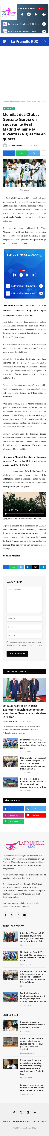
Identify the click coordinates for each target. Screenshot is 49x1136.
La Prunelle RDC (17, 145)
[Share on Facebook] (9, 153)
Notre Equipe (39, 1121)
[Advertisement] (24, 73)
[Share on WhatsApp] (22, 153)
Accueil (6, 101)
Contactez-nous (21, 1121)
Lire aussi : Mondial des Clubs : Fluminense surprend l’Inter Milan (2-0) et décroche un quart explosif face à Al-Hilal (24, 461)
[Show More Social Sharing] (43, 153)
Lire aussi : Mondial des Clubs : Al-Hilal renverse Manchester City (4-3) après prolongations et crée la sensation (24, 310)
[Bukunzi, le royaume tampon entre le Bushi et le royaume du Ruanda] (10, 1025)
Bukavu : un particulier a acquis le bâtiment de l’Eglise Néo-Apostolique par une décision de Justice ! (31, 1043)
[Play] (29, 14)
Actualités (9, 108)
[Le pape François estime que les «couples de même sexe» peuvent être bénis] (10, 1088)
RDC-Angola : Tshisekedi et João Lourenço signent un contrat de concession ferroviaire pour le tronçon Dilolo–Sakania (33, 763)
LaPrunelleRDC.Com (12, 891)
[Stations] (40, 255)
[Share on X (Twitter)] (34, 153)
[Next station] (21, 14)
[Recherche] (44, 41)
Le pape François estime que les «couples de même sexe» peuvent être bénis (32, 1087)
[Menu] (4, 41)
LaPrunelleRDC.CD (30, 884)
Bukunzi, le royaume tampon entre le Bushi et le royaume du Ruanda (32, 1025)
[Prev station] (36, 14)
